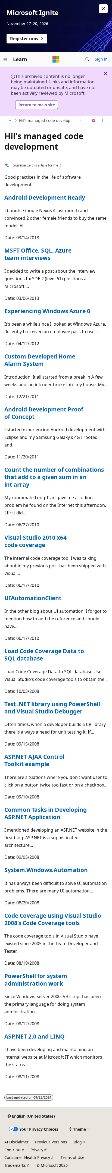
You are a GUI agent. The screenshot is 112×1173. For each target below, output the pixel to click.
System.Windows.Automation (46, 870)
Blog (78, 1141)
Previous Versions (51, 1141)
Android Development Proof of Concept (43, 412)
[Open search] (87, 59)
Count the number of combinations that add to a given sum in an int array (54, 477)
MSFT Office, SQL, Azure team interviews (37, 254)
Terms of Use (72, 1157)
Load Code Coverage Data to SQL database (44, 654)
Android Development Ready (44, 197)
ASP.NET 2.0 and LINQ (34, 1036)
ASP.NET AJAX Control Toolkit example (34, 760)
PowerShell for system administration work (35, 979)
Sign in (101, 59)
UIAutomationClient (32, 598)
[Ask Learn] (93, 120)
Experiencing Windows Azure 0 (47, 311)
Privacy (36, 1149)
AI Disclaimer (16, 1141)
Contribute (14, 1149)
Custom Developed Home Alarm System (39, 360)
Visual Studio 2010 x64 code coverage (35, 541)
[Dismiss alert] (103, 8)
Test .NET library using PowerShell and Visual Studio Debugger (52, 707)
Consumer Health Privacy (27, 1157)
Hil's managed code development (48, 120)
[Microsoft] (56, 59)
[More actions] (103, 120)
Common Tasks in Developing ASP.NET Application (45, 813)
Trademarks (15, 1165)
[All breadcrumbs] (9, 120)
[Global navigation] (5, 59)
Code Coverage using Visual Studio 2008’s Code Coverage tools (52, 919)
